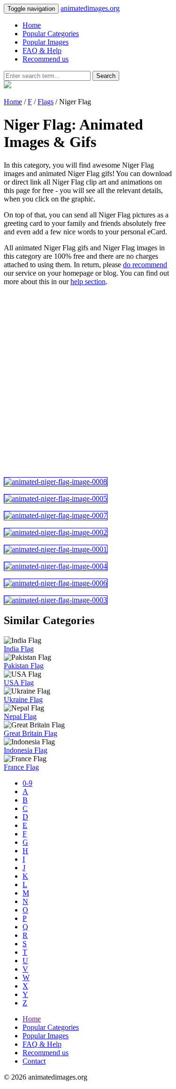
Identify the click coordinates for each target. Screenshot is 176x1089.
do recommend (145, 265)
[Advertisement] (88, 381)
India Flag (19, 649)
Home (32, 25)
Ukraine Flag (23, 699)
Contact (34, 1061)
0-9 (27, 783)
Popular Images (46, 42)
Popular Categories (51, 34)
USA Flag (19, 683)
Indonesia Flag (25, 750)
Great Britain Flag (30, 733)
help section (88, 282)
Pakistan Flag (24, 666)
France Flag (21, 767)
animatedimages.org (90, 8)
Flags (46, 102)
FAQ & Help (42, 50)
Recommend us (46, 59)
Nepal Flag (20, 716)
